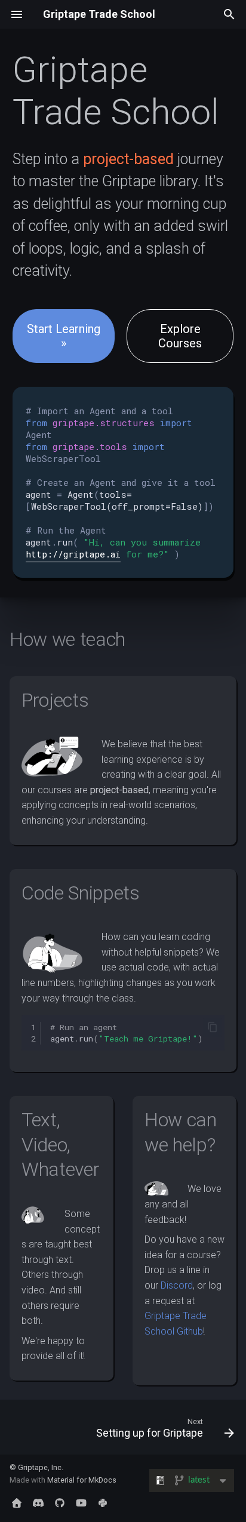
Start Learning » (63, 336)
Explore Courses (180, 336)
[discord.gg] (38, 1502)
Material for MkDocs (81, 1479)
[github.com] (59, 1502)
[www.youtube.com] (81, 1502)
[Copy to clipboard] (212, 1027)
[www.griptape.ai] (16, 1502)
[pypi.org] (102, 1502)
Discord (177, 1285)
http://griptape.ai (73, 554)
